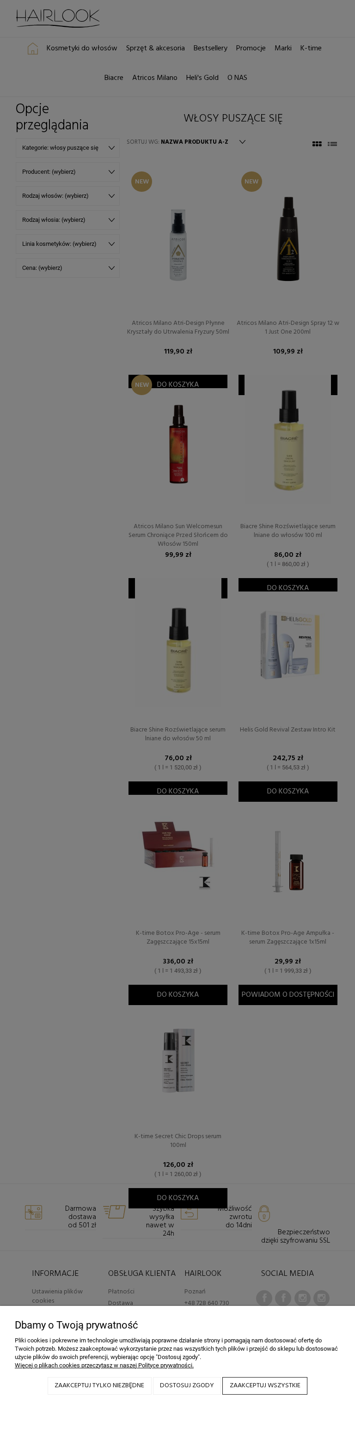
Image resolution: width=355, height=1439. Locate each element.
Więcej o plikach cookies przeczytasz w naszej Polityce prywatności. (104, 1365)
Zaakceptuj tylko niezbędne (99, 1385)
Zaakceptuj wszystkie (265, 1385)
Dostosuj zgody (187, 1385)
